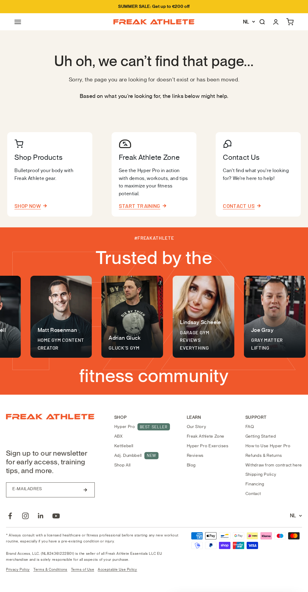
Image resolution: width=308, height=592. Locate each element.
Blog (191, 465)
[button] (17, 22)
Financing (254, 484)
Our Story (196, 426)
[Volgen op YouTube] (56, 516)
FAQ (249, 426)
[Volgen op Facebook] (10, 516)
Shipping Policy (260, 474)
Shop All (122, 465)
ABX (118, 436)
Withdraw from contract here (273, 465)
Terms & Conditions (50, 569)
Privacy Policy (18, 569)
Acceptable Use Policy (117, 569)
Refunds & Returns (263, 455)
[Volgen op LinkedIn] (41, 516)
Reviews (195, 455)
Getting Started (260, 436)
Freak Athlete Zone (206, 436)
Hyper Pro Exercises (208, 445)
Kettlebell (124, 445)
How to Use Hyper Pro (268, 445)
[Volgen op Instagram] (25, 516)
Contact (253, 493)
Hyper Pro (141, 427)
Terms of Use (82, 569)
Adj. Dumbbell (135, 455)
